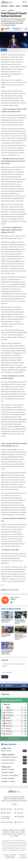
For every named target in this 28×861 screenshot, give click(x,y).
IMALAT (20, 834)
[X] (15, 804)
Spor (24, 834)
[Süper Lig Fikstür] (26, 744)
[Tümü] (26, 694)
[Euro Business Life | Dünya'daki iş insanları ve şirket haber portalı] (7, 2)
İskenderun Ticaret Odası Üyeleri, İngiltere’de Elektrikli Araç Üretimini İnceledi (20, 636)
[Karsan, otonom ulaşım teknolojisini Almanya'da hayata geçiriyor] (21, 614)
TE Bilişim (13, 599)
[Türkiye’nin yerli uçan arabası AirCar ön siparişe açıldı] (7, 614)
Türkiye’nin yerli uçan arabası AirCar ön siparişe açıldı (7, 620)
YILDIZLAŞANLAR (6, 834)
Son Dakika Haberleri (8, 822)
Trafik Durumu (19, 812)
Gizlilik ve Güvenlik (10, 857)
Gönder (4, 676)
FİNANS (11, 6)
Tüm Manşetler (20, 816)
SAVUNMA (22, 830)
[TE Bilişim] (5, 600)
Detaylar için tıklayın (14, 738)
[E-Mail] (11, 602)
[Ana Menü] (25, 2)
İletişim (14, 854)
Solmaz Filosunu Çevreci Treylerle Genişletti (6, 635)
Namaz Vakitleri (7, 812)
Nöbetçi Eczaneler (7, 809)
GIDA (17, 832)
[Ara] (23, 2)
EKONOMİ (4, 6)
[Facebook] (12, 804)
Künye (5, 854)
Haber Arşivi (20, 822)
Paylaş (4, 49)
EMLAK (18, 6)
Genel (11, 836)
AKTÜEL (13, 832)
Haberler (3, 10)
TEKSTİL (14, 834)
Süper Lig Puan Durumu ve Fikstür (5, 817)
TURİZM (22, 832)
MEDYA (16, 836)
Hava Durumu (20, 809)
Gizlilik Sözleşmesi (10, 856)
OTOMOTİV (11, 10)
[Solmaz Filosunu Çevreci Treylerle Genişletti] (7, 629)
